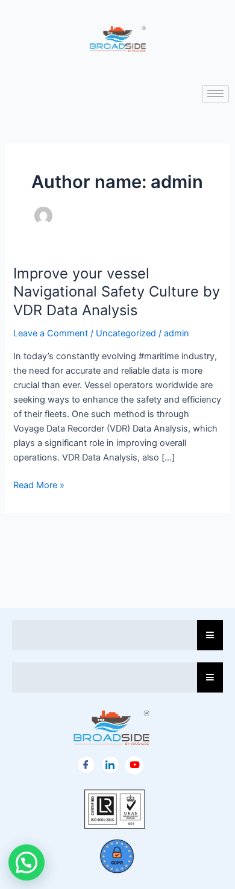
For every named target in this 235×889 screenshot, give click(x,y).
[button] (26, 862)
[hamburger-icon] (215, 93)
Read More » (38, 484)
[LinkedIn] (110, 765)
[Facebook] (86, 765)
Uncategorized (126, 333)
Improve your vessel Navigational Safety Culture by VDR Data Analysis (116, 292)
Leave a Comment (50, 333)
